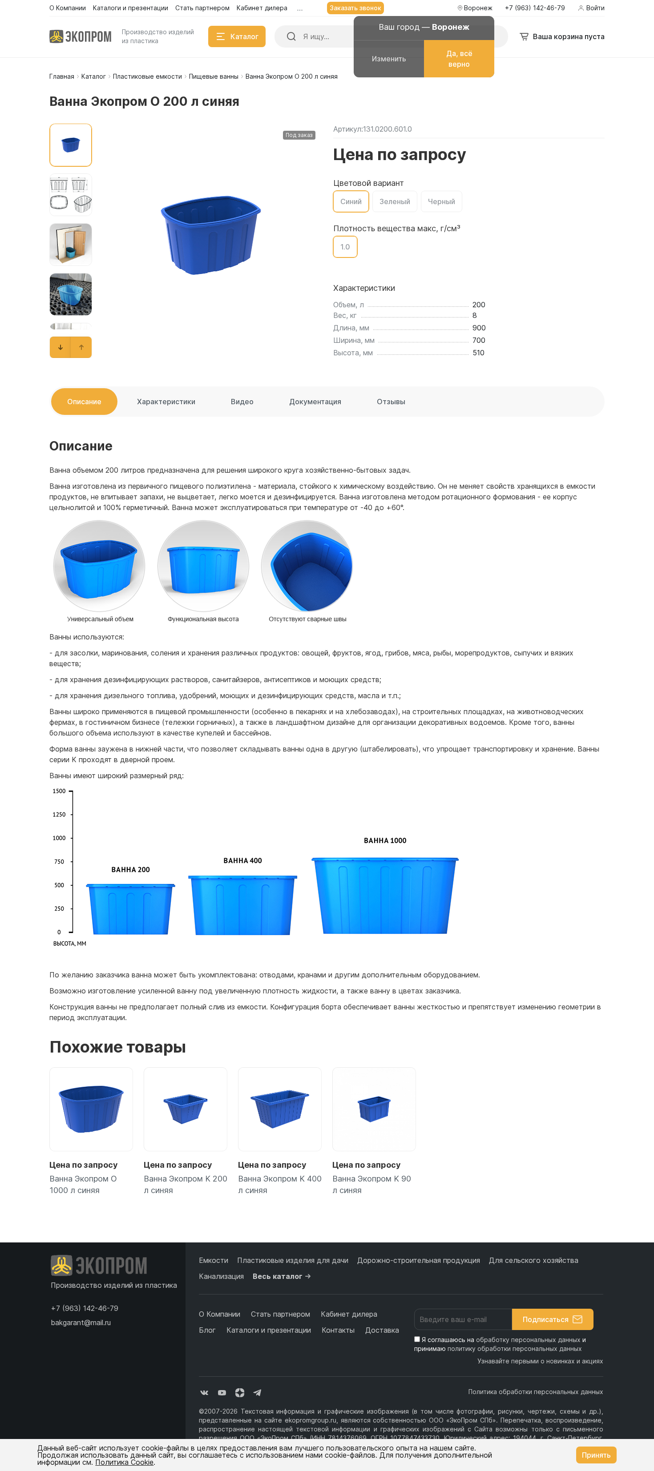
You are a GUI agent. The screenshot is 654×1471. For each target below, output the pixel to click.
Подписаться (546, 1319)
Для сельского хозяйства (533, 1260)
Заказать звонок (355, 8)
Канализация (221, 1276)
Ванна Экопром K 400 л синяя (280, 1184)
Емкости (213, 1260)
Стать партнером (280, 1314)
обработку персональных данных (528, 1339)
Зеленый (394, 201)
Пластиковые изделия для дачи (292, 1260)
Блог (207, 1330)
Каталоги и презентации (268, 1330)
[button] (60, 347)
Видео (242, 401)
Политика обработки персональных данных (535, 1391)
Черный (441, 201)
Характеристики (166, 401)
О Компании (219, 1314)
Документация (315, 401)
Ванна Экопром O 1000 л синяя (83, 1184)
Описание (84, 401)
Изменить (389, 58)
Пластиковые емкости (147, 76)
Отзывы (391, 401)
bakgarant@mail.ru (81, 1322)
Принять (596, 1455)
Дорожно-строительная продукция (418, 1260)
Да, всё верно (459, 58)
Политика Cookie (124, 1462)
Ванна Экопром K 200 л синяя (185, 1184)
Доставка (382, 1330)
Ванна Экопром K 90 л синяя (371, 1184)
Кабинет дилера (349, 1314)
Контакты (338, 1330)
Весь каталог (278, 1276)
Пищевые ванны (213, 76)
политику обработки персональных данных (515, 1348)
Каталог (93, 76)
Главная (61, 76)
